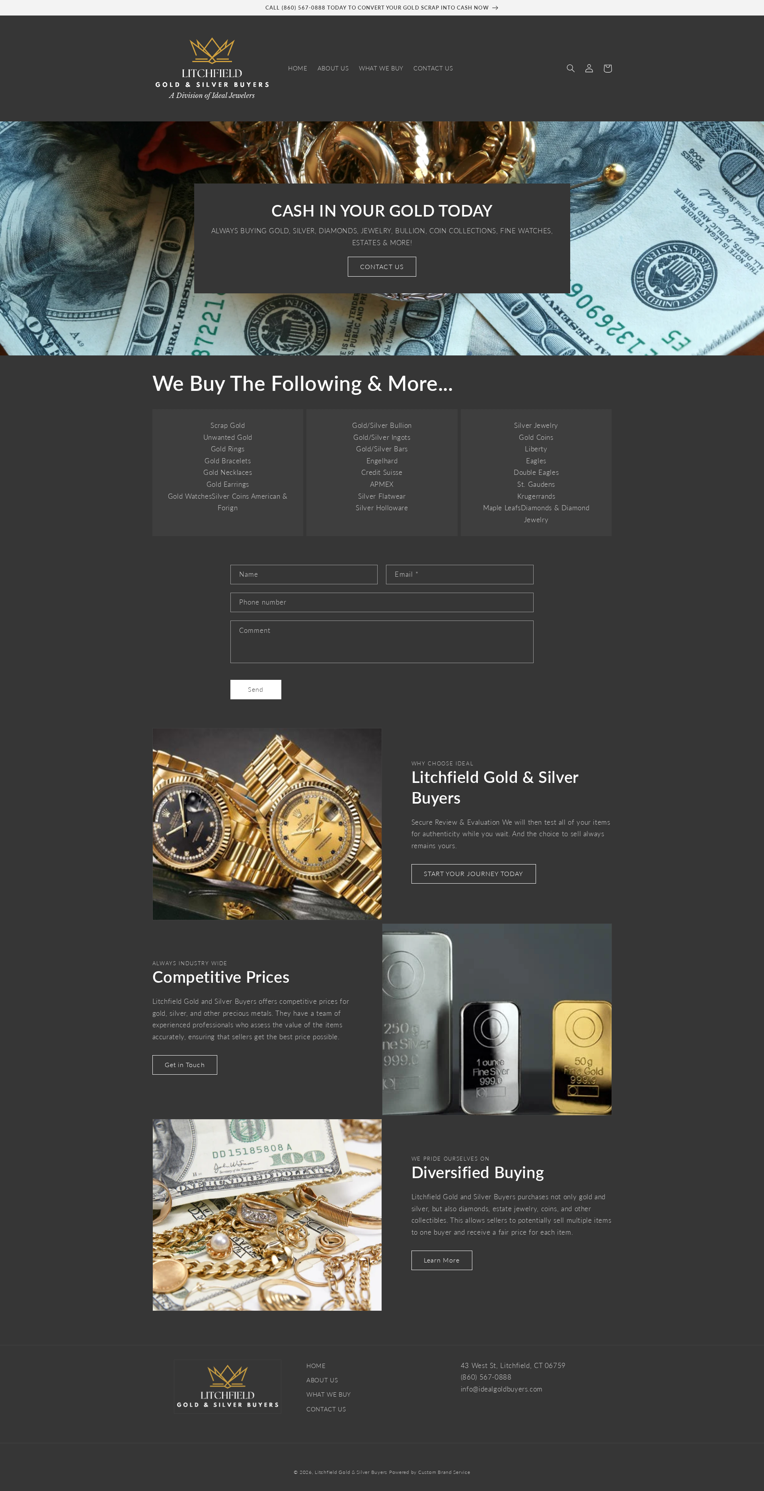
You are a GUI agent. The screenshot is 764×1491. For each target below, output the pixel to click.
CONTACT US (382, 266)
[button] (571, 68)
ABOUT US (322, 1380)
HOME (316, 1365)
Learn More (442, 1260)
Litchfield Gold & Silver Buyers (351, 1472)
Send (255, 689)
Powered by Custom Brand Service (429, 1472)
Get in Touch (185, 1064)
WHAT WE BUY (328, 1394)
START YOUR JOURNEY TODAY (473, 873)
